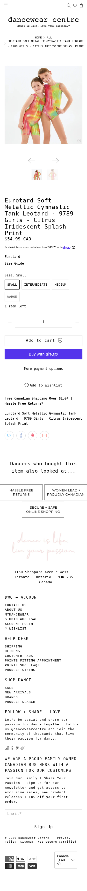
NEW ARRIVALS (18, 692)
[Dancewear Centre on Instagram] (7, 748)
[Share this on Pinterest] (32, 435)
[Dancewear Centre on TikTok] (23, 748)
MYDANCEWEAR (17, 614)
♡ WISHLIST (16, 628)
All (49, 37)
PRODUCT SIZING (20, 670)
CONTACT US (16, 605)
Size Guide (14, 263)
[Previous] (31, 160)
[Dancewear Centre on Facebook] (12, 748)
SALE (9, 688)
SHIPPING (13, 646)
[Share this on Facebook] (21, 435)
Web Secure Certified (57, 841)
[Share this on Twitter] (9, 435)
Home (38, 37)
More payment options (43, 369)
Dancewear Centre (33, 837)
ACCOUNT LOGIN (19, 624)
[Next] (55, 160)
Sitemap (27, 841)
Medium (60, 284)
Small (12, 284)
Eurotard (12, 257)
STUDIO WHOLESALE (22, 619)
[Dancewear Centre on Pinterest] (17, 748)
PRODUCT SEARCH (20, 702)
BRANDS (11, 697)
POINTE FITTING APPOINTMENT (33, 660)
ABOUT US (13, 609)
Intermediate (35, 284)
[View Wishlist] (75, 5)
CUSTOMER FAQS (19, 656)
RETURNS (12, 651)
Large (12, 296)
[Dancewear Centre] (43, 22)
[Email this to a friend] (44, 435)
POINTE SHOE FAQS (22, 665)
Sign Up (43, 826)
